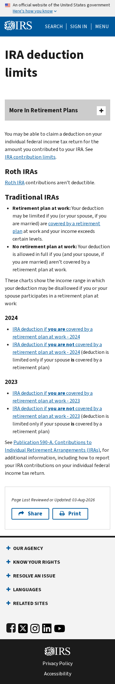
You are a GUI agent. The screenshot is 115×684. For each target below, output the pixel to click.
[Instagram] (35, 627)
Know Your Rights (36, 562)
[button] (78, 26)
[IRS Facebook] (11, 627)
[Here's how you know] (57, 8)
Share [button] (35, 513)
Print (74, 513)
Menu (102, 26)
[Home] (18, 24)
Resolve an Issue (34, 575)
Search (54, 26)
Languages (27, 589)
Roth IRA (15, 182)
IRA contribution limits (30, 157)
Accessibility (57, 674)
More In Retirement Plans (43, 110)
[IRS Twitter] (23, 627)
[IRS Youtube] (59, 627)
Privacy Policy (57, 663)
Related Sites (30, 603)
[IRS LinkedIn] (47, 627)
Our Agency (28, 548)
